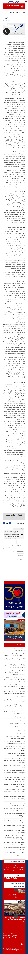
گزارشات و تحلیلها (7, 935)
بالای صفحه (22, 943)
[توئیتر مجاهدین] (11, 2)
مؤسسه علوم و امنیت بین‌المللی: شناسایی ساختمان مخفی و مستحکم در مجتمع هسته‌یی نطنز (14, 679)
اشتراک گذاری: (21, 523)
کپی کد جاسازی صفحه (18, 529)
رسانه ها (13, 934)
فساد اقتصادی (20, 555)
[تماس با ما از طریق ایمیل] (14, 878)
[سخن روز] (14, 28)
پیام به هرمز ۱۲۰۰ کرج (20, 856)
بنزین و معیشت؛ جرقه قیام (18, 697)
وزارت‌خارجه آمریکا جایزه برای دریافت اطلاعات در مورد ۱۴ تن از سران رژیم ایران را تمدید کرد (14, 655)
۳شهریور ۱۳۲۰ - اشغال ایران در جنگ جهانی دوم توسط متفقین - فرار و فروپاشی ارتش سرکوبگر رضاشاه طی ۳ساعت (14, 837)
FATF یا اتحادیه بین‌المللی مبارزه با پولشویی (14, 546)
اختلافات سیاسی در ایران (18, 551)
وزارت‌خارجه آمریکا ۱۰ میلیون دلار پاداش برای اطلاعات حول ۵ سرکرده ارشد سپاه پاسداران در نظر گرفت (14, 772)
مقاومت (15, 935)
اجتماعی (5, 937)
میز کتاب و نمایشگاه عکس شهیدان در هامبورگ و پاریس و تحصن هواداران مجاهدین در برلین (14, 707)
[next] (16, 916)
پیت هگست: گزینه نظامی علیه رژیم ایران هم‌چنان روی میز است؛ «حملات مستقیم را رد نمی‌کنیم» (14, 815)
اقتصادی (11, 937)
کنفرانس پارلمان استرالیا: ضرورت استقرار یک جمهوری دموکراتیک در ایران (14, 843)
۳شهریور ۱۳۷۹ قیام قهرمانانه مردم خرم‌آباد (15, 852)
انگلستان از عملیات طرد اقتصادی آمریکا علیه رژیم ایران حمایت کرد (14, 660)
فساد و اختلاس (20, 542)
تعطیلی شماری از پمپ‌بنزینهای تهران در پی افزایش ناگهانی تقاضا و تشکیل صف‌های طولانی (14, 748)
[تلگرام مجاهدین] (16, 2)
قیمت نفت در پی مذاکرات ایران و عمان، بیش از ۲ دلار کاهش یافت (14, 650)
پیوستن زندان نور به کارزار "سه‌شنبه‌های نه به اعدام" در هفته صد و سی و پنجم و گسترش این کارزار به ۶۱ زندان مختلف (14, 779)
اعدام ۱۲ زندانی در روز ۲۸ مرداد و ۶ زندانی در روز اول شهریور (14, 831)
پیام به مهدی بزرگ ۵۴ (20, 717)
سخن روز (7, 18)
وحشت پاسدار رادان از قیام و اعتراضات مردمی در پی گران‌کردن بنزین (14, 804)
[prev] (16, 889)
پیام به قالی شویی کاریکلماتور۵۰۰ (17, 723)
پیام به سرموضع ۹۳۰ (20, 727)
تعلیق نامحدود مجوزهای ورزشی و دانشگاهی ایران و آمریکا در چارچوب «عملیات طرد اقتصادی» (14, 798)
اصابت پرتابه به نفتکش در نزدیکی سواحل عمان (14, 821)
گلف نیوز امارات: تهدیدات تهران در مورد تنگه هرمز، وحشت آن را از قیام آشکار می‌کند (14, 785)
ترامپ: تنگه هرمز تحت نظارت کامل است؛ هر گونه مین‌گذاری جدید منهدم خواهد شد (14, 742)
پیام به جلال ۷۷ (21, 720)
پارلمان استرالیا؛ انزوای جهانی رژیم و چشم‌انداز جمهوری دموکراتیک (14, 737)
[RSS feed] (18, 2)
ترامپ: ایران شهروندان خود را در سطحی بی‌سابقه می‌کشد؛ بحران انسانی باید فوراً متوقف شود (14, 760)
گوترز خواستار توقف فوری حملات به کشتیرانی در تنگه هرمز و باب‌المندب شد (14, 809)
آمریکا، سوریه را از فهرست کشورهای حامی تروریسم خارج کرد (14, 826)
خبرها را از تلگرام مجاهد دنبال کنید (14, 516)
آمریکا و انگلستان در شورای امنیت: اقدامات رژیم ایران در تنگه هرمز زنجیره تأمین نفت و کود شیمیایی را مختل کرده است (14, 672)
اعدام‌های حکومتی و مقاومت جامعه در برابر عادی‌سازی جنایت (14, 754)
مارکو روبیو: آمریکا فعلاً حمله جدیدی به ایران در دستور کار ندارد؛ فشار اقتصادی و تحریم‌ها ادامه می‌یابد (14, 686)
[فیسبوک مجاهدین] (9, 2)
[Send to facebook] (4, 523)
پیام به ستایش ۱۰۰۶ (20, 730)
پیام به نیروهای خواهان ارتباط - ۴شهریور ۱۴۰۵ (14, 701)
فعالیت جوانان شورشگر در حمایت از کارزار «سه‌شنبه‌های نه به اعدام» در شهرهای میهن (14, 692)
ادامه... (9, 871)
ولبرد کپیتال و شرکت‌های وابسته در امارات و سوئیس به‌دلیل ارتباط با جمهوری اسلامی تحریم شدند (14, 791)
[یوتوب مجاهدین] (13, 2)
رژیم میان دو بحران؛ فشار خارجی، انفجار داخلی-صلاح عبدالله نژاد (14, 713)
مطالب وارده (6, 934)
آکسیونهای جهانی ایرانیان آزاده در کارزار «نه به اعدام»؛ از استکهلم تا (12, 896)
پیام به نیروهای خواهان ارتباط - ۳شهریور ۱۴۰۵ (14, 766)
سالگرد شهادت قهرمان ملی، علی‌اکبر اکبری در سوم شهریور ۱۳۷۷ (14, 848)
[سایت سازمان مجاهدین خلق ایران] (14, 6)
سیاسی (16, 937)
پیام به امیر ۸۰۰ (21, 733)
